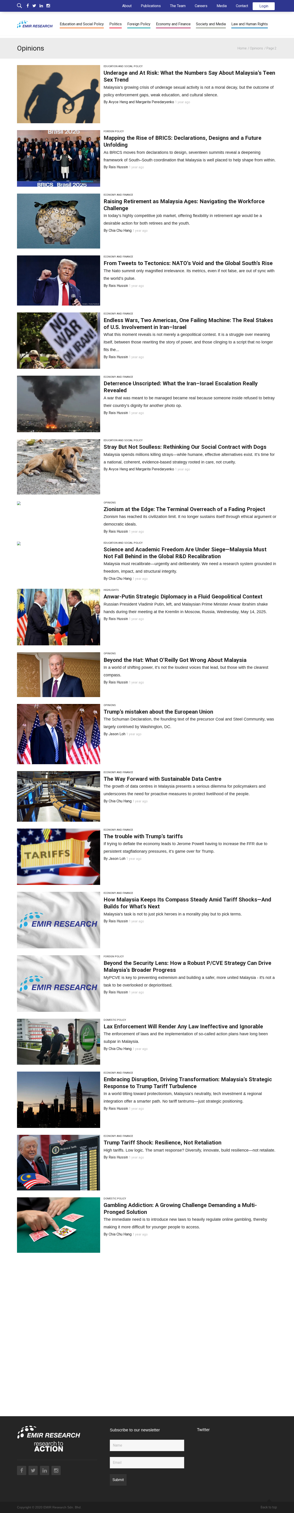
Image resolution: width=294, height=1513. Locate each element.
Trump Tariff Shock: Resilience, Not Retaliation (162, 1142)
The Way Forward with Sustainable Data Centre (162, 779)
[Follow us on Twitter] (36, 6)
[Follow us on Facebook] (29, 6)
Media (222, 6)
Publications (151, 6)
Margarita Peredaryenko (155, 102)
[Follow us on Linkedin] (43, 6)
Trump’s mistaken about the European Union (158, 712)
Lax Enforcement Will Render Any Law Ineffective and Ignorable (183, 1026)
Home (241, 48)
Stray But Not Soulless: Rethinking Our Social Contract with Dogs (185, 447)
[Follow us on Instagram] (48, 6)
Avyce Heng (118, 102)
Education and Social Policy (82, 24)
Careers (201, 6)
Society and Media (211, 24)
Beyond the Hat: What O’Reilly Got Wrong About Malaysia (175, 660)
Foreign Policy (138, 24)
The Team (178, 6)
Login (263, 6)
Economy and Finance (173, 24)
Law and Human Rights (249, 24)
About (127, 6)
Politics (115, 24)
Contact (242, 6)
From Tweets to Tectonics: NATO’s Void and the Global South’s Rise (188, 263)
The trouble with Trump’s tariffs (143, 836)
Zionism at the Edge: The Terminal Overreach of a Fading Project (184, 509)
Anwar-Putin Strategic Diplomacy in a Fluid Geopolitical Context (183, 596)
